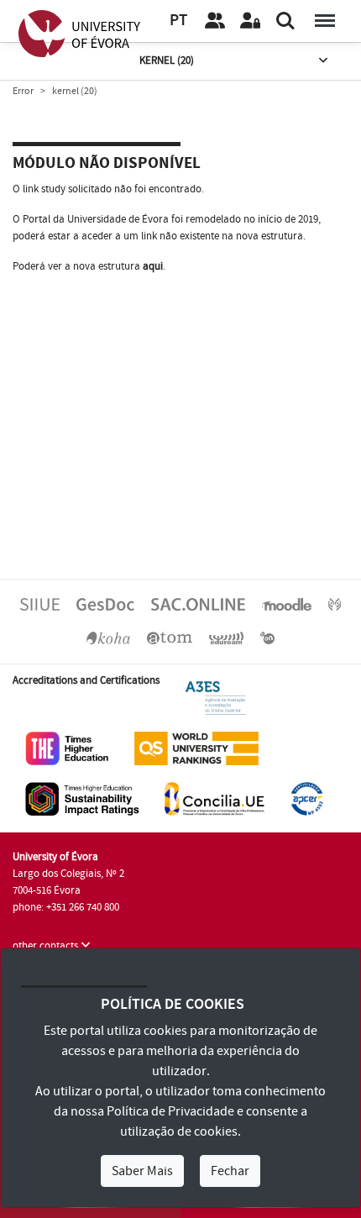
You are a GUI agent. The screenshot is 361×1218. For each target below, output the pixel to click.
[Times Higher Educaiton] (67, 747)
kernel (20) (166, 60)
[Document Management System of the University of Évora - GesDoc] (105, 604)
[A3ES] (216, 697)
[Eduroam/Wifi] (226, 637)
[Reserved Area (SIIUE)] (250, 21)
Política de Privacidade (170, 1111)
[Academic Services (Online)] (198, 604)
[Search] (285, 21)
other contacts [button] (47, 945)
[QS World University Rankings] (196, 747)
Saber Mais (142, 1171)
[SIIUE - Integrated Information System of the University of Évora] (40, 604)
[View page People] (215, 21)
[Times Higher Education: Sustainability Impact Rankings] (82, 798)
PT (178, 20)
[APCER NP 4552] (307, 798)
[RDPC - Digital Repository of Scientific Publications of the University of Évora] (334, 604)
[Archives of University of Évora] (169, 637)
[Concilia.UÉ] (214, 798)
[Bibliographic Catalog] (108, 637)
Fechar (230, 1171)
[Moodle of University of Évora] (286, 604)
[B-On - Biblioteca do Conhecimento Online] (267, 637)
